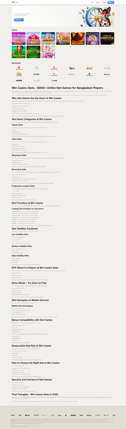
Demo (18, 40)
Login (104, 2)
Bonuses (12, 410)
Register (111, 2)
